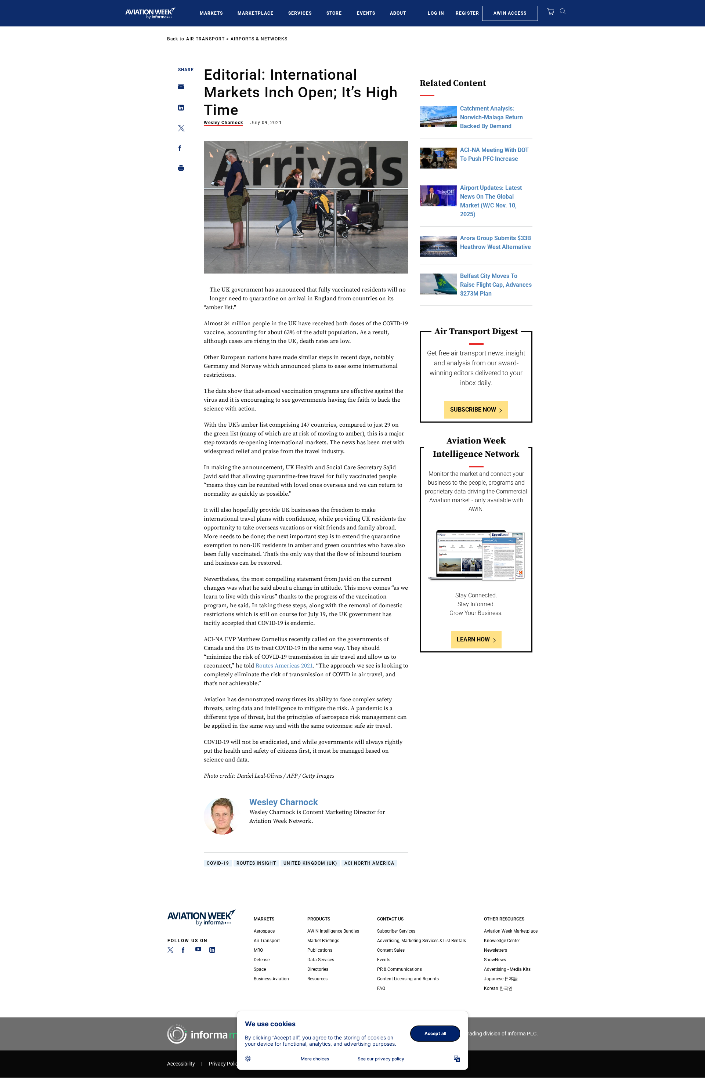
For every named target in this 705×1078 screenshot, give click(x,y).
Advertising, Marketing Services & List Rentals (421, 940)
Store (334, 13)
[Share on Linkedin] (179, 109)
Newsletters (495, 950)
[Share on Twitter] (179, 129)
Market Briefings (323, 940)
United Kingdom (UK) (310, 863)
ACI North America (369, 863)
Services (300, 13)
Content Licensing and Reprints (408, 978)
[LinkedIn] (212, 951)
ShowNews (495, 959)
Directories (317, 969)
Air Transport (205, 38)
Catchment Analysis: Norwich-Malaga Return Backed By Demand (491, 117)
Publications (319, 950)
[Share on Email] (179, 89)
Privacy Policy (225, 1064)
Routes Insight (256, 863)
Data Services (320, 959)
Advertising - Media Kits (507, 969)
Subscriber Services (396, 931)
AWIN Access (510, 13)
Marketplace (256, 13)
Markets (211, 13)
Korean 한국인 (498, 988)
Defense (262, 959)
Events (366, 13)
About (398, 13)
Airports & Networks (259, 38)
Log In (436, 13)
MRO (258, 950)
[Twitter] (170, 951)
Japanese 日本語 (501, 978)
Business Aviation (271, 978)
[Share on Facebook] (179, 149)
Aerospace (264, 931)
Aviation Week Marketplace (511, 931)
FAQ (381, 988)
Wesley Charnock (223, 122)
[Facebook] (184, 951)
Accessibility (181, 1064)
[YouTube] (198, 951)
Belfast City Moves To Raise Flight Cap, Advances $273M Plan (496, 284)
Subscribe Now (473, 409)
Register (467, 13)
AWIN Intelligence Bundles (333, 931)
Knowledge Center (502, 940)
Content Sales (391, 950)
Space (260, 969)
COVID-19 (218, 863)
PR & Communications (399, 969)
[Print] (179, 169)
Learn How (473, 639)
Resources (317, 978)
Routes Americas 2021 (284, 665)
